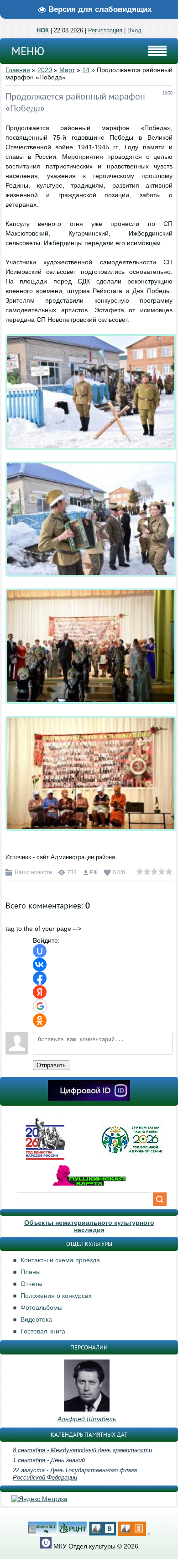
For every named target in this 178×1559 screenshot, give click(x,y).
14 (85, 69)
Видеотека (36, 1319)
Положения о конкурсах (56, 1295)
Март (67, 69)
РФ (94, 872)
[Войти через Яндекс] (40, 992)
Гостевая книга (43, 1331)
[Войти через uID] (40, 951)
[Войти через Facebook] (40, 978)
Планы (31, 1272)
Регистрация (105, 30)
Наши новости (33, 872)
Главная (17, 69)
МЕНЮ (27, 51)
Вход (134, 30)
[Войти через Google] (40, 1006)
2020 (44, 69)
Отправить (51, 1065)
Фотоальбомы (42, 1307)
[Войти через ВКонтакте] (40, 964)
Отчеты (31, 1283)
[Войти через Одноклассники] (40, 1020)
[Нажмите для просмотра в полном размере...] (90, 456)
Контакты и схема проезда (60, 1260)
